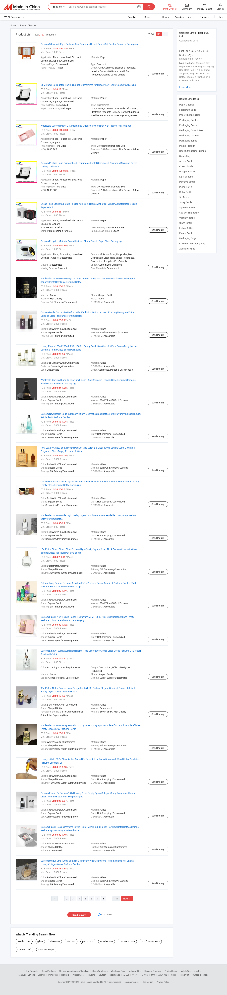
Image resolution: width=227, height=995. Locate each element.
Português (53, 974)
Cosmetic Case (127, 941)
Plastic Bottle (186, 233)
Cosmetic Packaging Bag (192, 243)
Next (127, 898)
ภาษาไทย (162, 974)
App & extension (183, 17)
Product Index (171, 971)
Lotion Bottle (186, 228)
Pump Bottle (185, 186)
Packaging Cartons (189, 135)
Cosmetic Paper (46, 949)
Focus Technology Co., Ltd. (92, 982)
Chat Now (106, 914)
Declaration (148, 982)
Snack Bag (184, 156)
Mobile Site (185, 971)
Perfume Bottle (187, 181)
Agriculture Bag (187, 248)
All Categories (15, 17)
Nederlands (115, 974)
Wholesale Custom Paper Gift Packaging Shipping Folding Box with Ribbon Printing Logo (86, 125)
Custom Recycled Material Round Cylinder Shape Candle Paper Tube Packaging (81, 241)
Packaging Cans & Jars (191, 130)
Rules (221, 17)
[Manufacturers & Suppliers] (21, 6)
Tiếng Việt (184, 974)
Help (164, 17)
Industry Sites (135, 971)
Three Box (55, 941)
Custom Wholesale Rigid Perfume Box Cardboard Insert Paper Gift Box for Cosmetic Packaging (89, 44)
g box (40, 941)
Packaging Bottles (188, 120)
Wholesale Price (118, 971)
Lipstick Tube (186, 176)
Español (41, 974)
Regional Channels (152, 971)
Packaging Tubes (188, 140)
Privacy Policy (163, 982)
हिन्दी (153, 974)
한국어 (135, 974)
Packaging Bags (187, 238)
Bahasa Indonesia (200, 974)
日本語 (145, 974)
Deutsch (102, 974)
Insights (197, 971)
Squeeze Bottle (187, 207)
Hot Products (32, 971)
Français (65, 974)
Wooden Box (106, 941)
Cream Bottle (186, 166)
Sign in (220, 8)
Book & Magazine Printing (192, 150)
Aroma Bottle (186, 161)
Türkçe (173, 974)
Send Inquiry (158, 73)
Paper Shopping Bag (189, 114)
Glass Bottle (185, 222)
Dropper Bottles (187, 171)
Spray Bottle (185, 202)
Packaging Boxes (188, 125)
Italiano (91, 974)
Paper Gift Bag (186, 104)
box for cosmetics (151, 941)
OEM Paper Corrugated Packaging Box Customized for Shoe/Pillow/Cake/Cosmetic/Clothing (88, 84)
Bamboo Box (24, 941)
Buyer (147, 17)
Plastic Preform (187, 145)
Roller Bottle (185, 192)
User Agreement (132, 982)
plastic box (87, 941)
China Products (49, 971)
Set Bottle (184, 197)
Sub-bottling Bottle (189, 212)
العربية (126, 974)
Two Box (71, 941)
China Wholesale (100, 971)
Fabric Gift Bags (187, 109)
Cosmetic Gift (24, 949)
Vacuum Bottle (187, 217)
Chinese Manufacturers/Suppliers (74, 971)
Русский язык (78, 974)
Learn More (186, 87)
